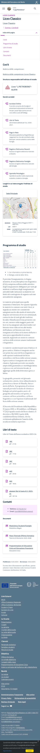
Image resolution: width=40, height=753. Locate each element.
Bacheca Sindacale (8, 702)
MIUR (3, 599)
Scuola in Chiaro (7, 607)
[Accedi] (37, 2)
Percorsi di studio (7, 649)
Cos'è (5, 39)
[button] (20, 33)
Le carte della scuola (8, 632)
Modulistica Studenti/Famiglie (20, 525)
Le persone (5, 627)
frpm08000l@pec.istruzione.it (10, 721)
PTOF (3, 686)
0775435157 (21, 509)
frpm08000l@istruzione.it (24, 511)
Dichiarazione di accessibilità (25, 698)
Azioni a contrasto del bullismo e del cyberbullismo (19, 667)
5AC (10, 481)
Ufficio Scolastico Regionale (11, 602)
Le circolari (5, 677)
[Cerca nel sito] (35, 8)
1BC (10, 441)
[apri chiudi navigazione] (3, 9)
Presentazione (6, 622)
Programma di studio (10, 43)
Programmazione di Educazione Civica (14, 664)
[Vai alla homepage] (9, 8)
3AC (10, 461)
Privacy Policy (6, 698)
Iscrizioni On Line (7, 610)
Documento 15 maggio (9, 688)
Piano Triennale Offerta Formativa (21, 535)
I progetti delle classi (8, 662)
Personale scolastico (8, 644)
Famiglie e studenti (8, 647)
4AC (10, 471)
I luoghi (3, 624)
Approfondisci (7, 751)
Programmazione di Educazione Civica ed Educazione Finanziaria (21, 547)
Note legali (22, 702)
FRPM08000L (20, 728)
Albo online (5, 683)
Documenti (7, 55)
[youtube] (11, 706)
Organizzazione (6, 634)
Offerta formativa (7, 657)
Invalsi (3, 612)
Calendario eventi (7, 679)
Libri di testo (7, 47)
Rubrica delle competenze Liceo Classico (19, 74)
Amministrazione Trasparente (12, 694)
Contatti (6, 51)
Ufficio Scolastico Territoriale (11, 604)
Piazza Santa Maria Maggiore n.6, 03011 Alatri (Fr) (22, 713)
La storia (4, 637)
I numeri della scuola (8, 629)
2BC (10, 451)
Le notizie (4, 674)
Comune (4, 615)
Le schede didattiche (8, 659)
